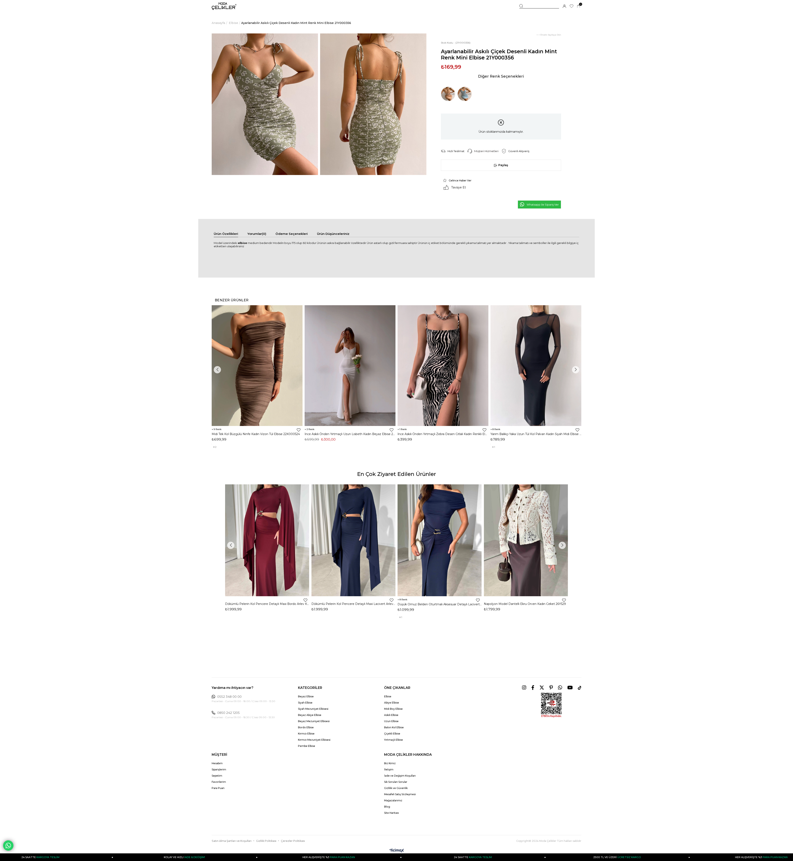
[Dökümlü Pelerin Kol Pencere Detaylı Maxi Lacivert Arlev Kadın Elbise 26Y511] (353, 540)
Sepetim (217, 775)
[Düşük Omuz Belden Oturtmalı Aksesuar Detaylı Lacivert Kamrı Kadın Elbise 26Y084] (440, 540)
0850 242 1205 (228, 713)
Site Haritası (391, 812)
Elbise (387, 696)
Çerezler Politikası (293, 840)
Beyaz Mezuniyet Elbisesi (314, 721)
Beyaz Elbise (306, 696)
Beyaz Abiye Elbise (309, 715)
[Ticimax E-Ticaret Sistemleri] (396, 851)
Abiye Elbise (391, 702)
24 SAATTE (339, 857)
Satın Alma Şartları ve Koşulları (232, 840)
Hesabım (217, 763)
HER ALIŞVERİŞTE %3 (195, 857)
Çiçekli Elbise (392, 733)
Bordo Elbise (306, 727)
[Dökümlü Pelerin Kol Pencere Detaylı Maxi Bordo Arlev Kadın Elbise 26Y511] (267, 540)
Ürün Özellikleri (226, 234)
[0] (578, 6)
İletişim (388, 769)
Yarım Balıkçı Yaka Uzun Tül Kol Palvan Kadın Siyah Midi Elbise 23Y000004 (535, 434)
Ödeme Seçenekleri (291, 234)
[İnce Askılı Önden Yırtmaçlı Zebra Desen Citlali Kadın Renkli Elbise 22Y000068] (443, 365)
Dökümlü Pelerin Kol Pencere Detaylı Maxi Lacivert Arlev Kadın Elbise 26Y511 (353, 604)
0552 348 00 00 (229, 697)
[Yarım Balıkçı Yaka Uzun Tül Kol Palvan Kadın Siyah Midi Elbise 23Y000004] (535, 365)
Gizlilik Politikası (266, 840)
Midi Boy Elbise (393, 708)
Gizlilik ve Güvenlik (396, 788)
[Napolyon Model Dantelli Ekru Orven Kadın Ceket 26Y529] (526, 540)
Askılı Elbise (391, 715)
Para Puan (218, 788)
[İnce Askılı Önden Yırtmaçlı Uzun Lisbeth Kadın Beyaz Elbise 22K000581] (350, 365)
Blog (387, 806)
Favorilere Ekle (298, 430)
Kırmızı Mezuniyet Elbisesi (314, 739)
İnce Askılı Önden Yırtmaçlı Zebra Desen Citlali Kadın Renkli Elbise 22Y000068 (443, 434)
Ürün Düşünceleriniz (333, 234)
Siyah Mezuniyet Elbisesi (313, 708)
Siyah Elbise (305, 702)
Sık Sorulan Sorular (395, 781)
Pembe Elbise (306, 745)
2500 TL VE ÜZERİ (483, 857)
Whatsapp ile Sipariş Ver (543, 204)
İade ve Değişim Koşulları (400, 775)
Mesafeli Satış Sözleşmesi (400, 794)
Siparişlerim (219, 769)
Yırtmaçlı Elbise (393, 739)
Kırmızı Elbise (306, 733)
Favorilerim (219, 781)
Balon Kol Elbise (394, 727)
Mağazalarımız (393, 800)
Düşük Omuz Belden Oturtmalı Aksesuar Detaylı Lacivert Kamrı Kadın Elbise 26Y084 (440, 604)
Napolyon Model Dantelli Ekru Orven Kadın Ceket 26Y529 (525, 604)
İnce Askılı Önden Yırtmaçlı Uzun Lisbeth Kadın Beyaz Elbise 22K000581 (350, 434)
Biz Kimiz (390, 763)
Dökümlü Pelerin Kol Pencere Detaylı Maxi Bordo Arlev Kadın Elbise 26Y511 (267, 604)
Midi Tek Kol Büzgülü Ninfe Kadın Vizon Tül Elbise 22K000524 (256, 434)
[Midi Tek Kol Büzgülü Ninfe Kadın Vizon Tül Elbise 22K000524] (257, 365)
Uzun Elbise (391, 721)
